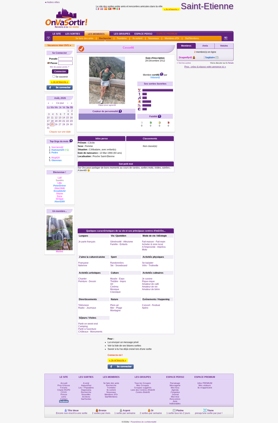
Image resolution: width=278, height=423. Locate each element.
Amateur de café (150, 284)
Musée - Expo (117, 278)
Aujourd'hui (86, 385)
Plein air (114, 305)
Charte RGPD (63, 390)
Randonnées (117, 263)
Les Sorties (72, 34)
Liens (63, 397)
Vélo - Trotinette (150, 265)
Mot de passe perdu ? (59, 67)
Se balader (147, 263)
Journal (175, 394)
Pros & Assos (63, 385)
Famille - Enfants (118, 244)
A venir (86, 383)
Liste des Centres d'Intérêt (143, 390)
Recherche (105, 38)
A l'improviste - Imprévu (154, 247)
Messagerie (175, 385)
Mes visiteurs (205, 385)
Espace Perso (143, 34)
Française (83, 263)
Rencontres (175, 399)
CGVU (64, 392)
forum (231, 63)
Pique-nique (148, 281)
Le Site (57, 34)
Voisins (224, 45)
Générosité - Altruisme (121, 241)
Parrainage (175, 383)
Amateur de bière (151, 289)
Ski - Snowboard (118, 265)
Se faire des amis (84, 38)
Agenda (175, 390)
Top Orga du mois (59, 141)
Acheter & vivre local (152, 244)
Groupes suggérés (142, 388)
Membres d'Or (172, 38)
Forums (63, 388)
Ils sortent (137, 38)
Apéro (145, 308)
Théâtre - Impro (118, 281)
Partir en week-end (88, 323)
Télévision (83, 305)
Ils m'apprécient (205, 388)
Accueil (64, 383)
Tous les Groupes (142, 383)
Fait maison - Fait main (153, 241)
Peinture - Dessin (87, 281)
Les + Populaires (86, 388)
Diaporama (86, 390)
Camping (83, 326)
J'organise (175, 392)
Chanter (82, 278)
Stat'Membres (192, 38)
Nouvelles (86, 394)
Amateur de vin (150, 286)
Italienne (82, 265)
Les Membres (96, 34)
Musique (114, 289)
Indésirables (175, 403)
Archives (86, 397)
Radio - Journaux (87, 308)
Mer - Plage (116, 308)
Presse (64, 394)
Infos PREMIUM (204, 383)
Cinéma (114, 286)
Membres (186, 45)
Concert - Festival (151, 305)
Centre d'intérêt (143, 392)
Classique (115, 292)
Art (111, 284)
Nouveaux (153, 38)
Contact (63, 399)
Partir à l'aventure (87, 329)
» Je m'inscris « (171, 9)
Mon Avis (175, 397)
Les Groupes (122, 34)
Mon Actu (175, 388)
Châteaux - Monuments (90, 331)
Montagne (115, 310)
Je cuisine (147, 278)
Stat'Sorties (86, 399)
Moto (144, 249)
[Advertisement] (165, 19)
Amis (205, 45)
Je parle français (86, 241)
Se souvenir (62, 76)
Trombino (122, 38)
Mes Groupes (142, 385)
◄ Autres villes (52, 2)
